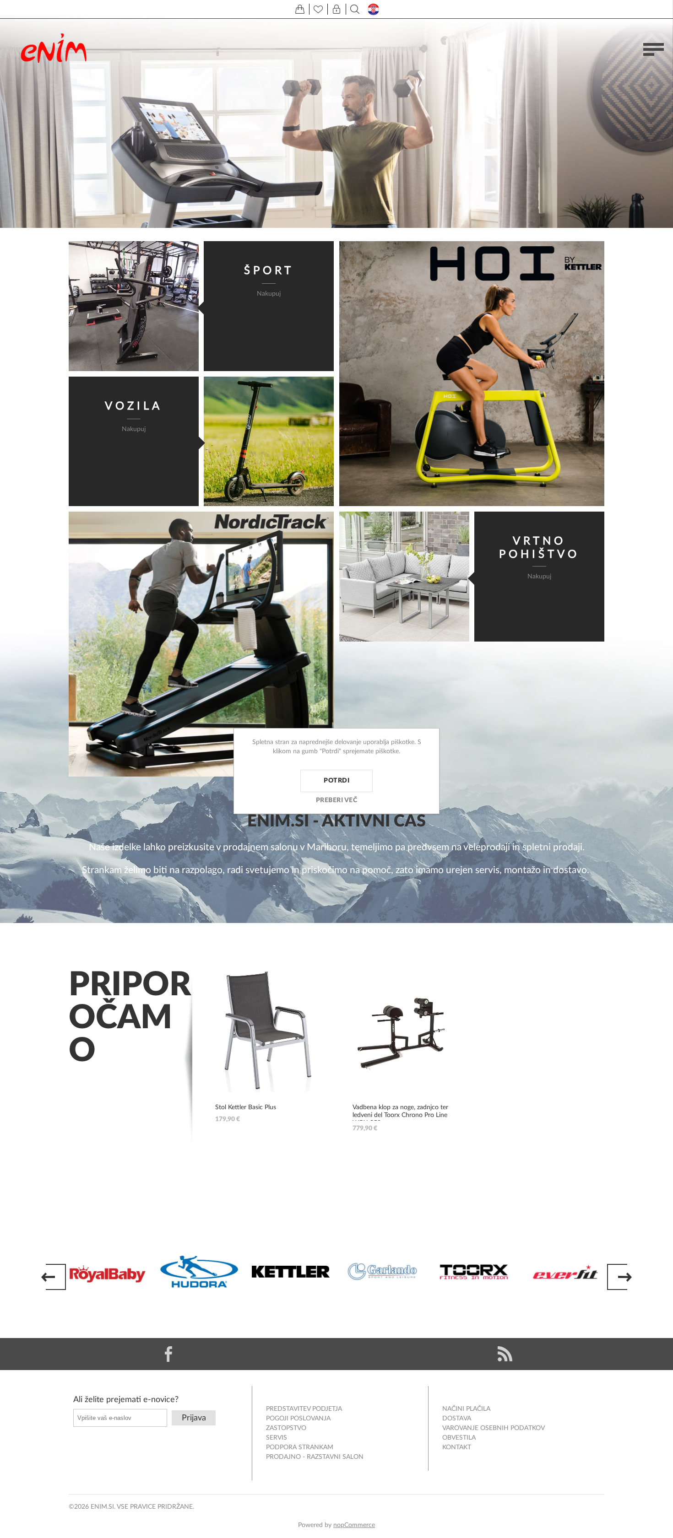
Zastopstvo (286, 1428)
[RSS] (504, 1354)
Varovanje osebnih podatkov (493, 1428)
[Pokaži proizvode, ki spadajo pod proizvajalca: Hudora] (199, 1272)
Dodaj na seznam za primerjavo (314, 1061)
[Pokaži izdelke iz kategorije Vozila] (269, 442)
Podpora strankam (299, 1447)
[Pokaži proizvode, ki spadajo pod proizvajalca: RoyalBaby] (108, 1272)
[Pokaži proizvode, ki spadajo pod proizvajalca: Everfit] (565, 1272)
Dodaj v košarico (314, 999)
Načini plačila (466, 1409)
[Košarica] (300, 9)
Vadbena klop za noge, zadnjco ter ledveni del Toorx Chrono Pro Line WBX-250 (400, 1115)
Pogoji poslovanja (298, 1418)
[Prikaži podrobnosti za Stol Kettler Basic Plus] (268, 1030)
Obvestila (459, 1438)
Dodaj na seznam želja (314, 1030)
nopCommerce (354, 1525)
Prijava (194, 1418)
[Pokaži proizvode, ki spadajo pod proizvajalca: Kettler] (291, 1272)
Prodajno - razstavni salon (315, 1457)
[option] (107, 1272)
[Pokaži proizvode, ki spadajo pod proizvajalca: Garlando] (382, 1272)
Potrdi (336, 780)
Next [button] (619, 1277)
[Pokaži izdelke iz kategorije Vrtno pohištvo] (404, 577)
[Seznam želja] (318, 9)
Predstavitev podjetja (304, 1409)
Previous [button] (53, 1277)
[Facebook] (168, 1354)
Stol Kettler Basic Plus (245, 1107)
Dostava (456, 1418)
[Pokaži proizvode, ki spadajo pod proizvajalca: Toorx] (474, 1272)
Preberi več (337, 800)
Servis (276, 1438)
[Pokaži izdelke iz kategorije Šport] (134, 306)
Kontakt (456, 1447)
